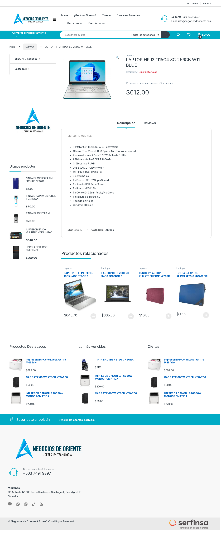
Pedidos (207, 3)
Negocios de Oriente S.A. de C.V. (30, 521)
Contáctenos (96, 23)
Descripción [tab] (126, 123)
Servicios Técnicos (128, 15)
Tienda (106, 15)
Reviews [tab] (150, 123)
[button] (117, 57)
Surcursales (74, 23)
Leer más (93, 316)
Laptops (30, 46)
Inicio (64, 15)
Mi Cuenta (192, 3)
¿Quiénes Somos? (85, 15)
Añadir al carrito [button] (167, 316)
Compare (168, 83)
